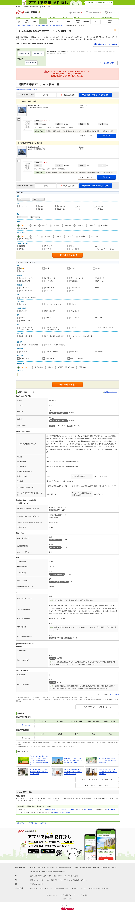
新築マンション (34, 880)
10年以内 (67, 225)
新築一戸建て (50, 809)
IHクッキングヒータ (76, 278)
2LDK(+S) (99, 206)
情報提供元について (22, 823)
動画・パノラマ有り (76, 358)
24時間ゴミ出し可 (26, 320)
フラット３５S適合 (51, 351)
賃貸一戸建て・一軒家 (49, 876)
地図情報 (106, 888)
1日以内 (50, 367)
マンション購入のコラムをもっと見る (97, 779)
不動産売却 (33, 884)
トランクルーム (75, 288)
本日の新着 (39, 367)
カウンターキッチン (26, 278)
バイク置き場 (74, 311)
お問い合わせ (69, 895)
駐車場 (70, 876)
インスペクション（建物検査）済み (81, 337)
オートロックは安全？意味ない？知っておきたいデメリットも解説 (39, 772)
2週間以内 (82, 367)
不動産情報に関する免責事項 (37, 823)
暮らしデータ (65, 812)
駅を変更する (38, 53)
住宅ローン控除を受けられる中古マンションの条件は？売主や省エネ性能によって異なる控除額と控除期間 (39, 760)
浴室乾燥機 (74, 281)
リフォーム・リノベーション (104, 249)
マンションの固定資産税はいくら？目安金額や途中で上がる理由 (107, 760)
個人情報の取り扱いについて (38, 872)
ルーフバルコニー (26, 290)
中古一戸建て (63, 809)
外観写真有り (49, 358)
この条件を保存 (109, 63)
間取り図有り (24, 358)
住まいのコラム (85, 888)
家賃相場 (55, 812)
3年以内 (44, 225)
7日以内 (71, 367)
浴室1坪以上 (99, 281)
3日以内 (60, 367)
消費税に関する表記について (56, 872)
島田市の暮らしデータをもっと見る (97, 707)
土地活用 (40, 884)
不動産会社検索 (59, 888)
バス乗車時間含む (26, 239)
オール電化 (49, 281)
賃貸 (78, 809)
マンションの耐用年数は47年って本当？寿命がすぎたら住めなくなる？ (73, 772)
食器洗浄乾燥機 (25, 281)
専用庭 (72, 290)
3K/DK (41, 209)
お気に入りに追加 (69, 95)
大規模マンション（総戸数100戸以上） (52, 328)
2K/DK (79, 206)
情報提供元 (96, 867)
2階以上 (22, 246)
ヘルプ (62, 895)
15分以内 (82, 236)
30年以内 (24, 228)
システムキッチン (51, 278)
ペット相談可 (74, 249)
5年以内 (56, 225)
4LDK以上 (99, 209)
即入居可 (48, 249)
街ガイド (77, 888)
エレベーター (99, 246)
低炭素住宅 (74, 351)
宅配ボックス (49, 288)
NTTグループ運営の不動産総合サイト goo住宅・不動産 (33, 7)
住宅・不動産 (110, 809)
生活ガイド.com (114, 694)
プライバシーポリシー (52, 895)
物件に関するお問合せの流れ (83, 867)
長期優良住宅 (99, 351)
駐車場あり (49, 246)
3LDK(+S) (61, 209)
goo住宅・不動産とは (36, 867)
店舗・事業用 (87, 809)
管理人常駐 (99, 318)
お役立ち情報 (19, 888)
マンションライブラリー (47, 888)
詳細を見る (106, 135)
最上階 (72, 268)
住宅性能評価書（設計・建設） (55, 336)
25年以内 (104, 225)
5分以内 (47, 236)
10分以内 (70, 236)
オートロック (24, 304)
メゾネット (74, 327)
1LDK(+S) (61, 206)
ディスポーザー (100, 278)
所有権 (22, 318)
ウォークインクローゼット (29, 297)
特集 (31, 888)
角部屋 (22, 249)
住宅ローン (84, 880)
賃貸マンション (62, 876)
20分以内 (94, 236)
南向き (72, 246)
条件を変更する (31, 63)
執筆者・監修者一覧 (97, 888)
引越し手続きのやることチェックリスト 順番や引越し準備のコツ (108, 772)
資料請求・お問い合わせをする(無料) (96, 95)
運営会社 (85, 895)
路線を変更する (24, 53)
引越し (36, 888)
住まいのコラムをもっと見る (98, 785)
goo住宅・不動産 (20, 867)
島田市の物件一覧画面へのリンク (27, 89)
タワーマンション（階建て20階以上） (27, 328)
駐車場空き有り (50, 311)
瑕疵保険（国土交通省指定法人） (56, 345)
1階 (21, 268)
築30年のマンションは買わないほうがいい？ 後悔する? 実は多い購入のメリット (73, 760)
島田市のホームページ (110, 392)
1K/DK (41, 206)
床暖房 (97, 288)
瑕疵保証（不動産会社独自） (29, 345)
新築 (34, 225)
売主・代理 (23, 351)
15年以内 (80, 225)
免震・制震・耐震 (26, 336)
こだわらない (25, 367)
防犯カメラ (74, 304)
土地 (72, 809)
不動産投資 (76, 880)
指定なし (24, 225)
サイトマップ (78, 895)
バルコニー (49, 290)
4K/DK (79, 209)
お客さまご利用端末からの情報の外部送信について (58, 867)
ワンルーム (23, 206)
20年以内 (92, 225)
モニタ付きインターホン (53, 304)
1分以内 (35, 236)
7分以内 (58, 236)
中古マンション (45, 880)
